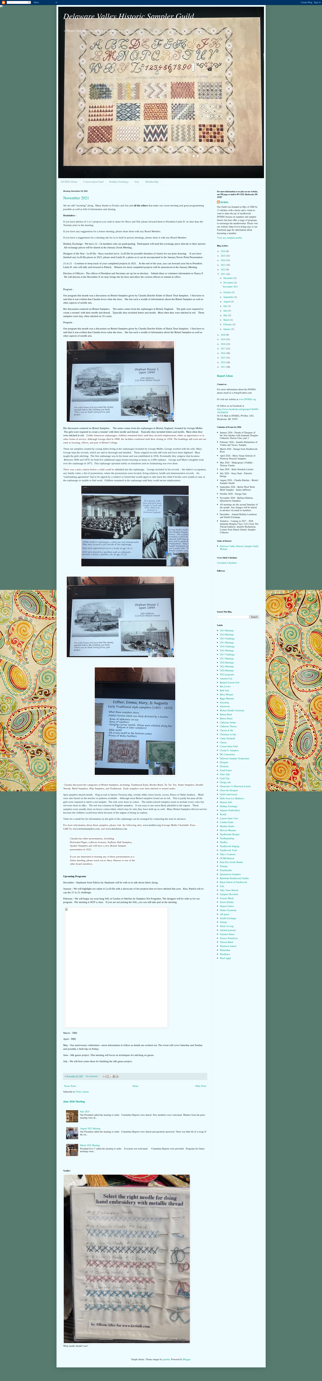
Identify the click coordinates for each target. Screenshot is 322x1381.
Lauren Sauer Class (229, 818)
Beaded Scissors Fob (229, 682)
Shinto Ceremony (228, 910)
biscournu (224, 702)
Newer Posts (70, 1086)
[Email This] (104, 1076)
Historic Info (226, 802)
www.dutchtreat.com (116, 828)
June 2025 (85, 1111)
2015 (223, 357)
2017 (223, 348)
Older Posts (200, 1086)
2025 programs (227, 674)
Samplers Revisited (229, 894)
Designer (224, 762)
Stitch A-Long (227, 926)
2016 (223, 353)
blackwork (225, 706)
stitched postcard (228, 930)
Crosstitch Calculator (227, 562)
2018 (223, 344)
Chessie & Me (226, 730)
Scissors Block (227, 898)
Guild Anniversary (228, 794)
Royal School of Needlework (233, 882)
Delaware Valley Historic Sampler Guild (128, 15)
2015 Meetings (227, 642)
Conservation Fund (93, 181)
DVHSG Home (69, 181)
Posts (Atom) (82, 1091)
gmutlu (166, 1359)
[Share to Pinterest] (117, 1076)
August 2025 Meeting (90, 1128)
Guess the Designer (229, 790)
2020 (223, 334)
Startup (223, 922)
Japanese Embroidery (230, 810)
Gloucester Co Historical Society (235, 786)
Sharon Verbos (227, 906)
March (226, 319)
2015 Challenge (227, 638)
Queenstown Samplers (230, 874)
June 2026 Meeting (74, 1101)
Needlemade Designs (229, 834)
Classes (223, 742)
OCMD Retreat (227, 858)
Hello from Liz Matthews (232, 798)
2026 (223, 251)
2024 (223, 260)
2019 (223, 339)
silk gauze (224, 914)
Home (135, 1086)
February (228, 324)
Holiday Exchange (119, 181)
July (225, 306)
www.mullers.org (152, 825)
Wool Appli (225, 958)
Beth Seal (224, 690)
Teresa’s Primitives (229, 938)
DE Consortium (227, 754)
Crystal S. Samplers (229, 750)
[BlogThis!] (107, 1076)
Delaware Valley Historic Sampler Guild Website (239, 548)
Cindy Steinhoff (227, 738)
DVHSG (224, 202)
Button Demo (226, 718)
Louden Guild (226, 822)
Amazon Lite (226, 678)
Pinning (223, 866)
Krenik (223, 814)
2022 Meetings (227, 666)
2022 (223, 269)
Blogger (186, 1359)
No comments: (92, 1076)
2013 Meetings (227, 630)
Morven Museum (228, 830)
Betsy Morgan (226, 694)
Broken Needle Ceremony (232, 710)
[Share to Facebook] (114, 1076)
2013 (223, 366)
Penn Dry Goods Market (231, 862)
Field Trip (224, 778)
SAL (137, 181)
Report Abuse (225, 376)
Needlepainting (227, 838)
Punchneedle (226, 870)
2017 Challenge (227, 654)
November (228, 282)
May (225, 315)
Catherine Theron (228, 726)
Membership (151, 181)
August (227, 301)
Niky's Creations (227, 854)
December (228, 278)
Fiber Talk (225, 774)
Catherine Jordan (228, 722)
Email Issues (226, 770)
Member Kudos (227, 826)
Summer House (227, 934)
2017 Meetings (227, 658)
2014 (223, 362)
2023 (223, 264)
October (227, 292)
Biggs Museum (227, 698)
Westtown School (228, 946)
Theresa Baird (226, 942)
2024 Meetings (227, 670)
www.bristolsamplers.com (86, 828)
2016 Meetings (227, 650)
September (228, 297)
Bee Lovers (225, 686)
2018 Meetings (227, 662)
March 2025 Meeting (90, 1145)
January (227, 329)
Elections (224, 766)
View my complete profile (229, 237)
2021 (223, 274)
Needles (223, 842)
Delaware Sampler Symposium (234, 758)
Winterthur (225, 950)
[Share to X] (111, 1076)
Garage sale (225, 782)
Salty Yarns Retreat (229, 890)
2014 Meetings (227, 634)
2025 (223, 255)
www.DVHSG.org (247, 399)
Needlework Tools (228, 850)
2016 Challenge (227, 646)
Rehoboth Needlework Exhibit (234, 878)
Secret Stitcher (227, 902)
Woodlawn (225, 954)
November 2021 (76, 197)
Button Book (226, 714)
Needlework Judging (229, 846)
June (225, 310)
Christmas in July (228, 734)
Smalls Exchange (228, 918)
